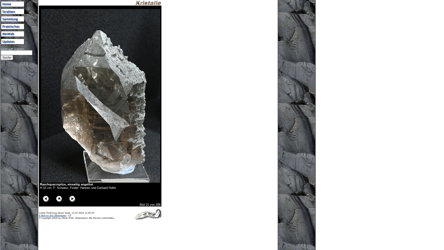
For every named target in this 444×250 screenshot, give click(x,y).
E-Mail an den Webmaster (52, 215)
